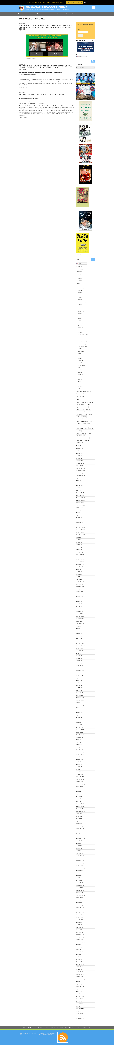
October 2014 (79, 648)
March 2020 (78, 490)
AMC (78, 402)
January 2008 (79, 831)
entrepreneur (80, 311)
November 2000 (79, 974)
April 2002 (78, 959)
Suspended (80, 280)
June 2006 (78, 875)
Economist (78, 271)
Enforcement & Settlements (56, 13)
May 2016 (78, 603)
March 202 (78, 1021)
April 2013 (78, 687)
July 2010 (78, 761)
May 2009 (78, 793)
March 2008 (78, 826)
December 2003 (79, 934)
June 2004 (78, 922)
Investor (79, 313)
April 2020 (78, 487)
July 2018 (78, 539)
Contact (45, 13)
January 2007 (79, 858)
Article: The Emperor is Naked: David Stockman (41, 94)
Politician (79, 327)
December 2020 (79, 468)
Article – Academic (82, 341)
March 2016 (78, 608)
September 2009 (79, 784)
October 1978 (79, 1016)
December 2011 (79, 727)
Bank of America (84, 402)
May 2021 (78, 455)
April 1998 (78, 993)
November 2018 (79, 529)
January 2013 (79, 695)
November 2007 (79, 835)
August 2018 (78, 537)
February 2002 (79, 961)
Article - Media (22, 69)
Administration (79, 269)
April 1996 (78, 1001)
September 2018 (79, 534)
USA (81, 440)
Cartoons (38, 13)
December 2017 (79, 557)
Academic (80, 287)
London (78, 426)
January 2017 (79, 584)
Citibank (78, 409)
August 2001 (79, 966)
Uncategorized (79, 393)
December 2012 (79, 697)
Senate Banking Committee (82, 437)
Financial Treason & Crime (46, 7)
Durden (90, 414)
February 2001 (79, 971)
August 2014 (78, 650)
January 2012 (79, 724)
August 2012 (78, 707)
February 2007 (79, 855)
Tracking (88, 13)
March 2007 (78, 853)
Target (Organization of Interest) (82, 391)
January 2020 (79, 495)
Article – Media (81, 346)
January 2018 (79, 554)
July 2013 (78, 680)
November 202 (79, 1018)
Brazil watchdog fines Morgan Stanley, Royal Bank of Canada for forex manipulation (40, 72)
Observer (80, 323)
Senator (79, 332)
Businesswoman (81, 301)
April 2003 (78, 946)
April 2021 (78, 458)
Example (79, 355)
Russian (89, 433)
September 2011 (79, 734)
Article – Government (82, 344)
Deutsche (91, 411)
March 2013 (78, 690)
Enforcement (79, 274)
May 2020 (78, 485)
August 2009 (79, 786)
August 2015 (78, 626)
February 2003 (79, 949)
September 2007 (79, 838)
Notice (79, 367)
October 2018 (79, 532)
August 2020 (79, 478)
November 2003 (79, 937)
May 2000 (78, 984)
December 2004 (79, 912)
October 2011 (79, 732)
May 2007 (78, 848)
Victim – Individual (81, 337)
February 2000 (79, 986)
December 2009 (79, 779)
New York (79, 430)
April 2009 (78, 796)
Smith (91, 437)
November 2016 (79, 589)
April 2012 (78, 717)
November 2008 (79, 806)
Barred (79, 276)
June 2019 (78, 512)
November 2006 (79, 863)
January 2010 (79, 776)
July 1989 (78, 1011)
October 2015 (79, 621)
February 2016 (79, 611)
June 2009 (78, 791)
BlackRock (83, 404)
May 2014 (78, 658)
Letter (79, 362)
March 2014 (78, 663)
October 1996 (79, 998)
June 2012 (78, 712)
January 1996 (79, 1003)
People (77, 286)
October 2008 (79, 808)
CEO (78, 306)
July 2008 (78, 816)
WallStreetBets (80, 442)
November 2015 (79, 618)
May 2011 (78, 742)
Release (79, 374)
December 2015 (79, 616)
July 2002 (78, 956)
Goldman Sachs (80, 418)
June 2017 (78, 571)
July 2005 (78, 900)
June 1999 (78, 991)
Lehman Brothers (86, 423)
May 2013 (78, 685)
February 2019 (79, 522)
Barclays (91, 402)
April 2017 (78, 576)
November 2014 (79, 645)
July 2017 (78, 569)
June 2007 (78, 845)
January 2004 (79, 932)
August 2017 (78, 566)
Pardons (81, 13)
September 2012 (79, 705)
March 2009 (78, 798)
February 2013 (79, 692)
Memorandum (81, 365)
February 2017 (79, 581)
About (25, 13)
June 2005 (78, 902)
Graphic (79, 360)
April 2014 (78, 660)
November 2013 (79, 673)
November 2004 (79, 914)
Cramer (78, 411)
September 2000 (79, 979)
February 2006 (79, 885)
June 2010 (78, 764)
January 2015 (79, 640)
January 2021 (79, 465)
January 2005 (79, 909)
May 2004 (78, 924)
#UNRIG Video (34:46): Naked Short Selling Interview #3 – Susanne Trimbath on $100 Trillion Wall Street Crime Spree (45, 27)
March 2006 (78, 882)
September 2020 (79, 475)
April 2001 (78, 969)
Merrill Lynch (84, 426)
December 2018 (79, 527)
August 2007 (79, 840)
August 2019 (78, 507)
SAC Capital (79, 435)
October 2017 (79, 561)
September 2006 (79, 868)
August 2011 (78, 737)
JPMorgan (79, 423)
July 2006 (78, 872)
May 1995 (78, 1006)
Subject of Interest (81, 334)
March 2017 (78, 579)
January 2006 (79, 887)
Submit (80, 35)
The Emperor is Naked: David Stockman (29, 98)
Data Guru (80, 309)
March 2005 (78, 905)
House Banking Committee (82, 421)
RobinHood (84, 433)
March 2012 (78, 719)
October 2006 (79, 865)
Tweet (79, 383)
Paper (79, 369)
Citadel (90, 407)
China (86, 407)
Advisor (79, 290)
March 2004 (78, 927)
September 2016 (79, 594)
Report (79, 376)
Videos (94, 13)
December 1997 (79, 996)
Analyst (79, 292)
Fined (79, 278)
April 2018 (78, 547)
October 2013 (79, 675)
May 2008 (78, 821)
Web (79, 388)
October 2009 (79, 781)
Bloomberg (90, 404)
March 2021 (78, 460)
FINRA (78, 416)
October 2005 (79, 892)
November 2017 (79, 559)
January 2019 (79, 524)
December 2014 (79, 643)
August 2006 (79, 870)
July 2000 (78, 981)
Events (77, 283)
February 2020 (79, 492)
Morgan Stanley (80, 428)
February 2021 (79, 463)
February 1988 (79, 1013)
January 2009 (79, 801)
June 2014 (78, 655)
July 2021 (78, 450)
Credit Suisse (84, 411)
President (80, 330)
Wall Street (86, 440)
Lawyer (79, 318)
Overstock (85, 430)
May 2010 (78, 766)
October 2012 (79, 702)
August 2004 (79, 919)
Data (79, 353)
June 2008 (78, 818)
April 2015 (78, 636)
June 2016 (78, 601)
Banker (79, 297)
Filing (79, 358)
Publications (78, 339)
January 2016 (79, 613)
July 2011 (78, 739)
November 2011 (79, 729)
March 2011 (78, 744)
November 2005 (79, 890)
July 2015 (78, 628)
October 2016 (79, 591)
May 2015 (78, 633)
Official (79, 325)
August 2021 (78, 448)
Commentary (80, 351)
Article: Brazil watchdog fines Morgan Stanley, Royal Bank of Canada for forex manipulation (45, 67)
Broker (79, 299)
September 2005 (79, 895)
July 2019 (78, 510)
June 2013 (78, 682)
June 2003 (78, 944)
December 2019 (79, 497)
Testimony (80, 379)
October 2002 (79, 951)
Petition (79, 372)
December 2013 (79, 670)
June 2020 (78, 482)
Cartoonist (80, 304)
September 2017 (79, 564)
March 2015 (78, 638)
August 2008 (79, 813)
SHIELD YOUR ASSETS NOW (75, 2)
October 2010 (79, 754)
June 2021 (78, 453)
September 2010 (79, 756)
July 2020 (78, 480)
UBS (78, 440)
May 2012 (78, 715)
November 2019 (79, 500)
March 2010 (78, 771)
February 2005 (79, 907)
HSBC (91, 421)
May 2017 (78, 574)
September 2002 (79, 954)
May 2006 (78, 877)
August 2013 (78, 677)
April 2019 (78, 517)
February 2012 (79, 722)
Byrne (78, 407)
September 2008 (79, 811)
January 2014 (79, 668)
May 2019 (78, 515)
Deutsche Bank (80, 414)
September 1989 (79, 1008)
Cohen (83, 409)
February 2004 (79, 929)
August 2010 (79, 759)
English (80, 56)
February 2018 (79, 552)
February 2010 (79, 774)
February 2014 (79, 665)
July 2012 (78, 710)
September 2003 (79, 942)
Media (79, 320)
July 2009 (78, 789)
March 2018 (78, 549)
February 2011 (79, 747)
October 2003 (79, 939)
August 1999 (78, 988)
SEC (84, 435)
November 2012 (79, 700)
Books (31, 13)
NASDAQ (91, 428)
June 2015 (78, 631)
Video (20, 30)
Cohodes (88, 409)
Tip (78, 381)
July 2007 (78, 843)
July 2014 (78, 653)
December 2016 (79, 586)
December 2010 (79, 749)
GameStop (83, 416)
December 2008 (79, 803)
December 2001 (79, 964)
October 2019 (79, 502)
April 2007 (78, 850)
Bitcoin (78, 404)
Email (79, 29)
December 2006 (79, 860)
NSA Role (73, 13)
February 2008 (79, 828)
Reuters (78, 433)
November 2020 (79, 470)
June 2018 (78, 542)
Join (67, 13)
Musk (86, 428)
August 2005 (79, 897)
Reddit (90, 430)
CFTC (82, 407)
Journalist (80, 316)
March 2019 (78, 520)
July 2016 (78, 598)
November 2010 (79, 751)
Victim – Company (80, 396)
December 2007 (79, 833)
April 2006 (78, 880)
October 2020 (79, 473)
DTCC (86, 414)
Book (79, 348)
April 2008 (78, 823)
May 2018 (78, 544)
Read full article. (23, 87)
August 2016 (78, 596)
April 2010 (78, 769)
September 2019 (79, 505)
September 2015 (79, 623)
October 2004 (79, 917)
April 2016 (78, 606)
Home (19, 13)
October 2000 (79, 976)
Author (79, 294)
